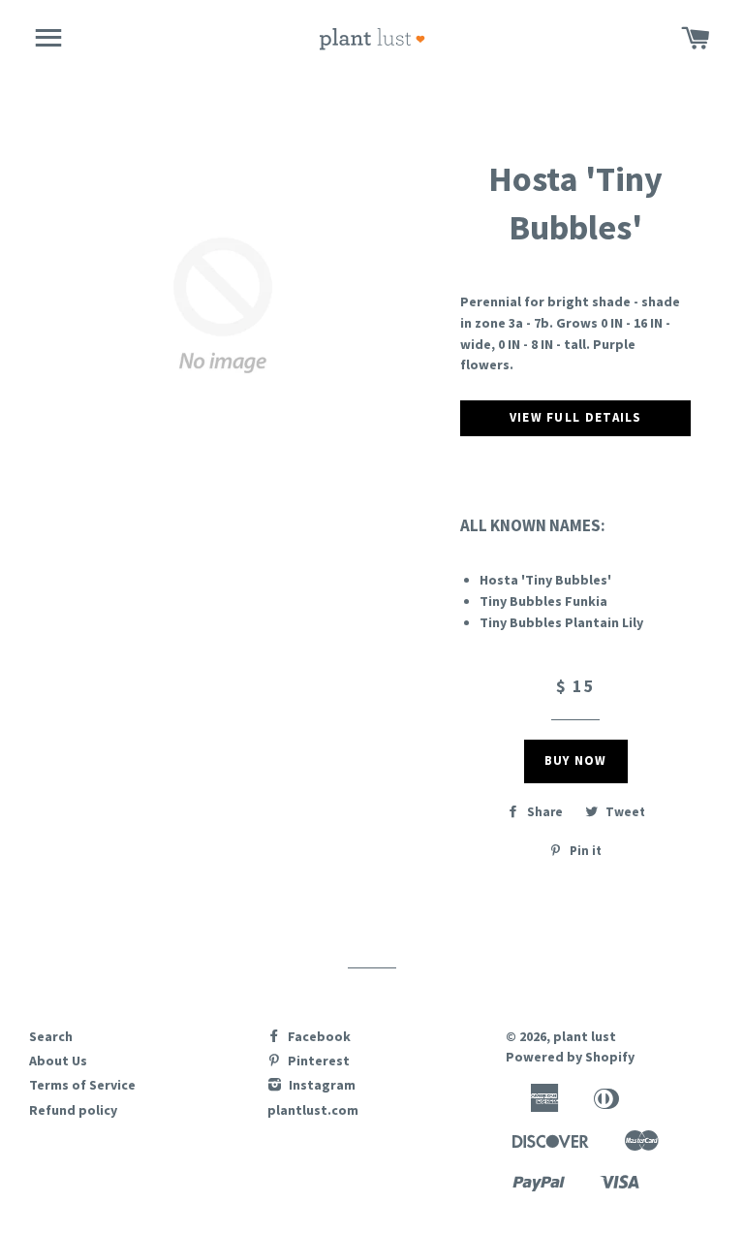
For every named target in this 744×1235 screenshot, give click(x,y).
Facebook (318, 1036)
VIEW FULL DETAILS (576, 417)
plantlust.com (312, 1110)
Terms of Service (82, 1084)
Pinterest (317, 1060)
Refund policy (73, 1110)
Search (51, 1036)
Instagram (321, 1084)
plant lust (584, 1036)
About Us (58, 1060)
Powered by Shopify (570, 1056)
